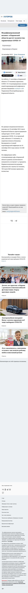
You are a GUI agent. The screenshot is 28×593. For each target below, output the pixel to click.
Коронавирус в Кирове (9, 49)
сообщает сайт (19, 88)
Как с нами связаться (6, 515)
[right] (26, 21)
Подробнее (10, 541)
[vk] (11, 221)
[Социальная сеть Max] (20, 75)
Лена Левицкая (19, 54)
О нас (3, 498)
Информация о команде (7, 506)
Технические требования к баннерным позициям (12, 518)
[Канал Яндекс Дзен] (7, 75)
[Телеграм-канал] (7, 489)
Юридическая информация (8, 523)
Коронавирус (6, 45)
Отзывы (3, 501)
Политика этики (5, 512)
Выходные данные (6, 526)
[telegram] (16, 221)
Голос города (19, 21)
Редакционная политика (7, 520)
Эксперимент (11, 21)
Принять (22, 25)
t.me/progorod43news (13, 211)
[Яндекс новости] (20, 72)
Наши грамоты (5, 509)
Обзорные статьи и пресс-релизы (9, 503)
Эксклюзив (3, 21)
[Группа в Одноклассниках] (5, 489)
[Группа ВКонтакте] (7, 72)
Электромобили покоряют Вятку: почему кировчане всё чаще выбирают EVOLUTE (13, 259)
